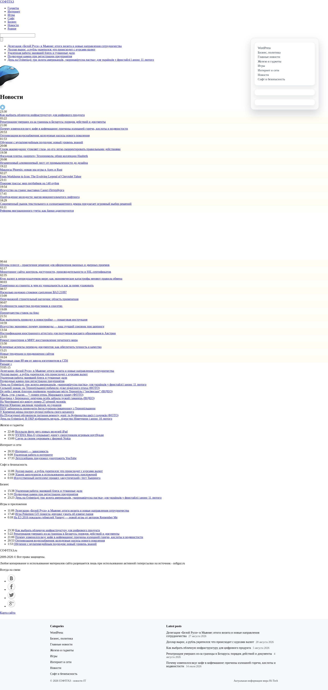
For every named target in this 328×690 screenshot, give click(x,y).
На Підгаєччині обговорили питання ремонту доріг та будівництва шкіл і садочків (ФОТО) (59, 415)
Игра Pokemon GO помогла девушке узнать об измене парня (54, 514)
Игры (11, 15)
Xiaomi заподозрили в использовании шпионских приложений (56, 474)
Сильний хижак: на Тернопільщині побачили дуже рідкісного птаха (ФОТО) (50, 388)
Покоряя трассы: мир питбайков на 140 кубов (29, 183)
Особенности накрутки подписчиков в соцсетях (31, 306)
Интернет (14, 11)
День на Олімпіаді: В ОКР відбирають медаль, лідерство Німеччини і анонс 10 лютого (56, 418)
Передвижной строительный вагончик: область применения (39, 299)
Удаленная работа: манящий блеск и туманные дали (41, 52)
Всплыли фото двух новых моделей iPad (41, 431)
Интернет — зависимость (31, 451)
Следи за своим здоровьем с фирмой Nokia (43, 438)
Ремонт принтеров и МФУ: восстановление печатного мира (39, 340)
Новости (13, 25)
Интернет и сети (61, 662)
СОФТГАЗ (7, 1)
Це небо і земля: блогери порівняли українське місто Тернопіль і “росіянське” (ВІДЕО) (56, 391)
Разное (12, 28)
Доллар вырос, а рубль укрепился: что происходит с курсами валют (51, 49)
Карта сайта (7, 612)
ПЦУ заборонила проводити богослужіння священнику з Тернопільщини (47, 408)
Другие (4, 523)
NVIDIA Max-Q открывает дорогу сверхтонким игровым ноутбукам (59, 435)
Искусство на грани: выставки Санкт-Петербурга (32, 190)
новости (15, 523)
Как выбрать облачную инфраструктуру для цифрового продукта (42, 115)
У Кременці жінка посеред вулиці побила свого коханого (37, 411)
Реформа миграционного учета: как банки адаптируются (37, 210)
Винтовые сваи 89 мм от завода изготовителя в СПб (34, 360)
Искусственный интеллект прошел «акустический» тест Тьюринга (57, 477)
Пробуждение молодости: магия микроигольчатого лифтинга (40, 197)
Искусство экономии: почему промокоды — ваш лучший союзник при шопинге (52, 326)
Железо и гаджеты (62, 650)
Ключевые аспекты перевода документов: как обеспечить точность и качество (51, 347)
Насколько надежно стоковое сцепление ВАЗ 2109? (33, 292)
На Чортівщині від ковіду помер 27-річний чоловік (33, 401)
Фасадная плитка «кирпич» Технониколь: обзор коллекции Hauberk (44, 156)
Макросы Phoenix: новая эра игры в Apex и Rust (31, 169)
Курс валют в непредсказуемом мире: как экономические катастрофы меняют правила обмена (61, 278)
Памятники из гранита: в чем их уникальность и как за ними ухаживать (47, 285)
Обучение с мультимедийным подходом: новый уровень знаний (41, 142)
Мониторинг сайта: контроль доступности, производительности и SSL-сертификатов (55, 271)
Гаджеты (13, 8)
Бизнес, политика (61, 638)
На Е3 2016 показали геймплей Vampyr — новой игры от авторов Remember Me (65, 517)
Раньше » (6, 364)
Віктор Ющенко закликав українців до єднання (30, 405)
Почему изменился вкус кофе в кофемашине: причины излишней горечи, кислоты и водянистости (64, 128)
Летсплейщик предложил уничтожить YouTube (45, 458)
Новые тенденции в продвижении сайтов (27, 353)
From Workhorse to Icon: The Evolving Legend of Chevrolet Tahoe (40, 176)
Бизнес (12, 21)
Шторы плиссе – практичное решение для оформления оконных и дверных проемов (55, 265)
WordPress (56, 632)
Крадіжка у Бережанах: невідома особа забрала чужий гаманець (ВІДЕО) (47, 398)
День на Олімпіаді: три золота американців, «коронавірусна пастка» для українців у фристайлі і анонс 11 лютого (81, 59)
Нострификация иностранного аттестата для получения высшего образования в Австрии (58, 333)
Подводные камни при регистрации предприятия (40, 56)
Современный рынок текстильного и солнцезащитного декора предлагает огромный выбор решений (66, 203)
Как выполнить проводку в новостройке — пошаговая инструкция (43, 319)
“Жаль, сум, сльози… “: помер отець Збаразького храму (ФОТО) (41, 394)
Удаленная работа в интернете (33, 454)
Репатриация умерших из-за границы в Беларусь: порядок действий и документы (53, 121)
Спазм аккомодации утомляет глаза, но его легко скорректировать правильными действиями (60, 149)
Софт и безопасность (63, 673)
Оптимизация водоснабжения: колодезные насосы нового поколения (45, 135)
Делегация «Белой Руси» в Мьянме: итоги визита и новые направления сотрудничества (65, 46)
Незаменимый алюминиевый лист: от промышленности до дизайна (44, 162)
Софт (11, 18)
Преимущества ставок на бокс (19, 312)
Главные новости (61, 644)
